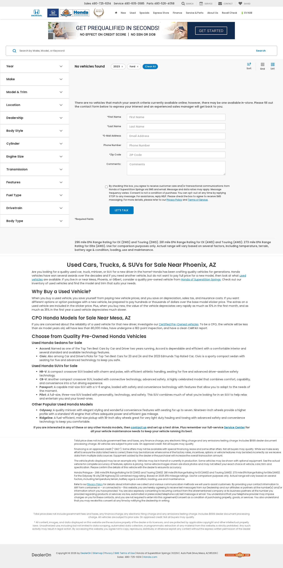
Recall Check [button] (229, 12)
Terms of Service (198, 199)
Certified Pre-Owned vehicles (178, 324)
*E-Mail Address (112, 135)
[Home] (116, 13)
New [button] (123, 12)
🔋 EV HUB (246, 12)
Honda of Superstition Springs (201, 279)
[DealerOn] (41, 555)
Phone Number (112, 145)
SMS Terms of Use (125, 553)
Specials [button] (144, 12)
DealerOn (85, 553)
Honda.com (150, 557)
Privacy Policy (174, 199)
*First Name (114, 116)
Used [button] (133, 12)
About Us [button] (212, 12)
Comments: (113, 164)
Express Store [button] (161, 12)
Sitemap (98, 553)
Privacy (108, 553)
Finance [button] (177, 12)
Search (261, 51)
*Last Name (114, 126)
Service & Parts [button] (194, 12)
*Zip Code (115, 154)
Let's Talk (121, 210)
